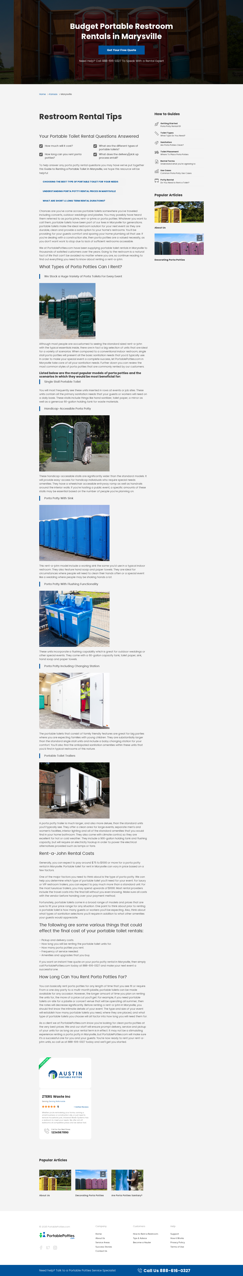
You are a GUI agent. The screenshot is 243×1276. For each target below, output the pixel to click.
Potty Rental (167, 179)
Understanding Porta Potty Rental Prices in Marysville (79, 191)
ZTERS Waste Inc (56, 1096)
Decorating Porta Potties (89, 1195)
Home (42, 94)
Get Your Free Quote (121, 50)
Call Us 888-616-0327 (167, 1270)
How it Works (177, 1238)
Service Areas (102, 1242)
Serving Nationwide (57, 1101)
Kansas (53, 94)
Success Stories (103, 1247)
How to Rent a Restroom (145, 1234)
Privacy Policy (177, 1242)
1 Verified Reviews (81, 1107)
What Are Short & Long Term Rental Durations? (74, 200)
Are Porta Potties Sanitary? (126, 1195)
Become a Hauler (142, 1242)
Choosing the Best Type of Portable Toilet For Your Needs (80, 181)
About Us (44, 1195)
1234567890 (59, 1132)
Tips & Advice (140, 1238)
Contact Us (101, 1251)
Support (174, 1234)
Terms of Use (177, 1247)
